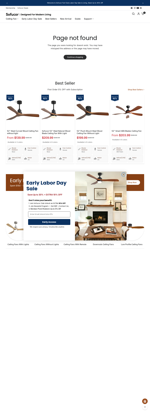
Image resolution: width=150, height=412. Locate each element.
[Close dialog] (124, 174)
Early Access (49, 221)
